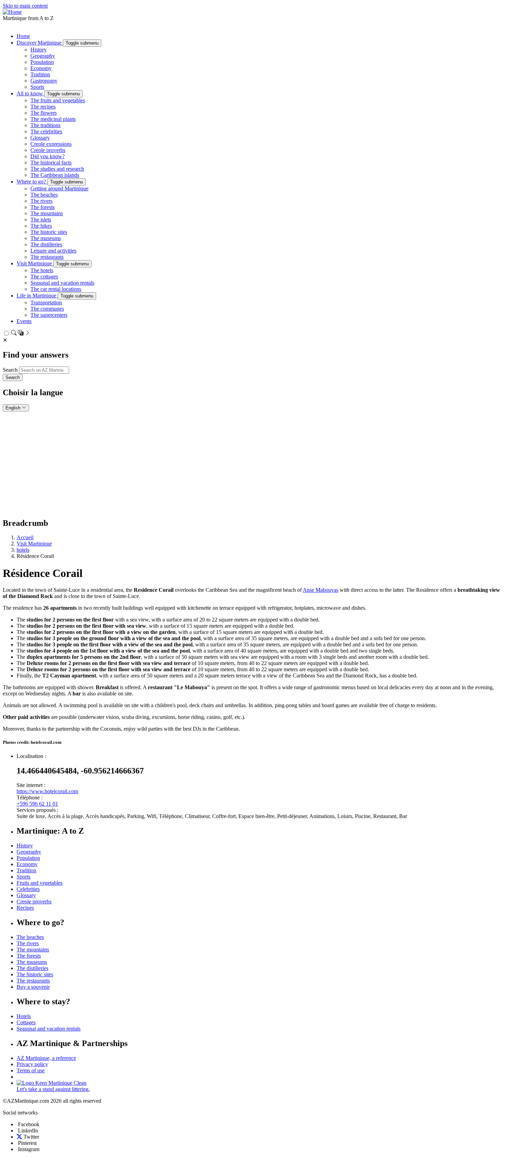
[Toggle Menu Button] (6, 26)
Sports (37, 87)
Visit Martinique (35, 263)
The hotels (41, 270)
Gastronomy (43, 81)
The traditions (45, 125)
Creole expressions (51, 144)
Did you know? (47, 156)
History (38, 50)
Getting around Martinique (59, 188)
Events (24, 321)
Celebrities (28, 889)
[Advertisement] (254, 463)
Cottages (26, 1022)
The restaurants (47, 257)
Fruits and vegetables (40, 883)
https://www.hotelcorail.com (47, 791)
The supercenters (48, 315)
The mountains (46, 213)
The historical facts (51, 162)
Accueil (25, 537)
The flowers (43, 113)
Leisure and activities (53, 251)
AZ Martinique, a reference (46, 1058)
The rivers (41, 201)
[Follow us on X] (19, 1137)
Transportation (46, 302)
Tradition (40, 74)
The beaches (44, 195)
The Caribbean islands (54, 175)
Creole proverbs (47, 150)
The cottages (44, 276)
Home (23, 36)
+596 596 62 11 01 (37, 804)
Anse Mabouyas (320, 590)
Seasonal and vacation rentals (62, 283)
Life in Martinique (37, 295)
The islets (40, 219)
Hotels (24, 1016)
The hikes (41, 226)
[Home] (12, 12)
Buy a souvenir (33, 987)
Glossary (40, 138)
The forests (42, 207)
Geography (42, 56)
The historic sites (48, 232)
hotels (23, 550)
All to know (30, 93)
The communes (47, 309)
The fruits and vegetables (57, 100)
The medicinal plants (53, 119)
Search (10, 370)
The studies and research (57, 169)
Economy (40, 68)
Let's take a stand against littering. (53, 1089)
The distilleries (46, 244)
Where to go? (32, 181)
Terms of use (31, 1070)
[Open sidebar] (20, 333)
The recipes (43, 107)
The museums (45, 238)
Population (42, 62)
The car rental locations (55, 289)
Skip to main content (25, 6)
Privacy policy (32, 1064)
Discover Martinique (40, 43)
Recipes (25, 908)
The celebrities (46, 131)
